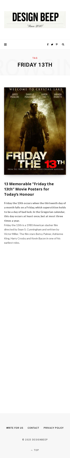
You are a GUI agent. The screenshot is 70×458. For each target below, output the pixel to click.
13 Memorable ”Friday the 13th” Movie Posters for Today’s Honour (29, 189)
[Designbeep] (35, 20)
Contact (33, 428)
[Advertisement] (32, 332)
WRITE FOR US (14, 428)
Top (36, 450)
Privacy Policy (54, 428)
